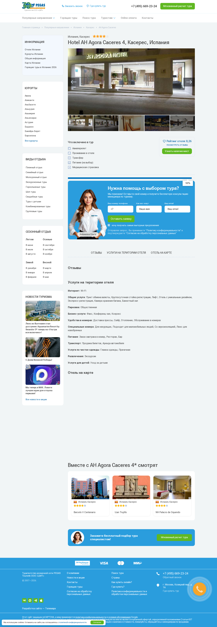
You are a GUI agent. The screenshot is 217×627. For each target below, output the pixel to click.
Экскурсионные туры (36, 182)
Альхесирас (31, 118)
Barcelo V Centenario (85, 512)
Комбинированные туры (38, 206)
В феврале (31, 277)
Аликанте (29, 100)
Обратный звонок (172, 577)
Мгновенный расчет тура (174, 537)
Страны (115, 577)
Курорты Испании (34, 54)
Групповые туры (34, 211)
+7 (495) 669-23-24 (144, 6)
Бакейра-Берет (32, 131)
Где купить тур (97, 6)
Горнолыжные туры (35, 187)
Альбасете (30, 104)
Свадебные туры (34, 196)
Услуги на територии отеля (126, 252)
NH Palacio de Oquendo (168, 512)
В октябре (48, 249)
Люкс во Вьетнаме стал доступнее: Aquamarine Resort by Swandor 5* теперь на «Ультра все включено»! (42, 328)
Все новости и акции (36, 399)
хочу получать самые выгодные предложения (135, 225)
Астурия (29, 122)
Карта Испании (32, 63)
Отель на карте (161, 252)
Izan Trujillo (121, 512)
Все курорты (31, 140)
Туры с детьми (33, 201)
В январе (30, 272)
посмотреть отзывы (177, 145)
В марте (47, 268)
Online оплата (129, 18)
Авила (28, 95)
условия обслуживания (119, 617)
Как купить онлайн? (121, 582)
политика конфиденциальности (90, 617)
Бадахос (29, 126)
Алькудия (29, 109)
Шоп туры (31, 192)
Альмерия (30, 113)
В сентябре (48, 245)
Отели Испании (32, 49)
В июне (29, 245)
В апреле (47, 272)
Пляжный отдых (34, 167)
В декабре (31, 268)
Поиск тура (89, 18)
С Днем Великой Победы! (39, 360)
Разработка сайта (32, 608)
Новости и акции (76, 577)
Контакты (147, 18)
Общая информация (35, 58)
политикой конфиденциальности (73, 622)
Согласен (97, 622)
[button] (73, 82)
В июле (29, 249)
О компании (73, 573)
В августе (31, 254)
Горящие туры (68, 18)
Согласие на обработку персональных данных (151, 233)
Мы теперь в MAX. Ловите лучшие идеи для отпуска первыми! (39, 390)
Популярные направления (37, 18)
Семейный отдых (34, 172)
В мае (46, 277)
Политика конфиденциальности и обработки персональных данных (129, 593)
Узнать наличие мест (177, 151)
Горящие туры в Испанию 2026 (40, 67)
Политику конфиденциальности (163, 230)
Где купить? (117, 586)
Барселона (30, 135)
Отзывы (96, 252)
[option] (90, 487)
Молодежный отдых (36, 177)
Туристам (106, 18)
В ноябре (47, 254)
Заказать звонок (73, 6)
